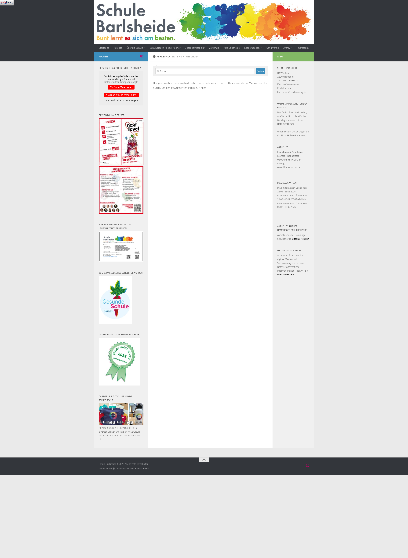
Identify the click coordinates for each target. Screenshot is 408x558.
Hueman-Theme (142, 468)
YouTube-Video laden (121, 87)
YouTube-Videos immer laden (121, 95)
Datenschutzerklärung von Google (121, 82)
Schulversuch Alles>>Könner (165, 47)
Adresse (118, 47)
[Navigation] (7, 2)
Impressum (303, 47)
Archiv (286, 47)
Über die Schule (135, 47)
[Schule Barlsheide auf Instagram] (141, 56)
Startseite (104, 47)
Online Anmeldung (296, 135)
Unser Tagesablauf (194, 47)
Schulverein (272, 47)
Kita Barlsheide (232, 47)
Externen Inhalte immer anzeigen (121, 100)
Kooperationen (252, 47)
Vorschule (214, 47)
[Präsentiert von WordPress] (114, 469)
